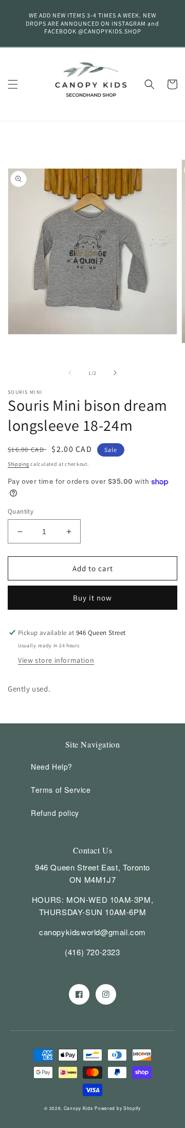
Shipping (18, 464)
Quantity (20, 511)
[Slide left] (70, 372)
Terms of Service (61, 790)
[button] (13, 84)
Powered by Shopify (118, 1108)
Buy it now (92, 598)
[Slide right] (115, 372)
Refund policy (55, 813)
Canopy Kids (78, 1108)
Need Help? (51, 766)
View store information (56, 660)
